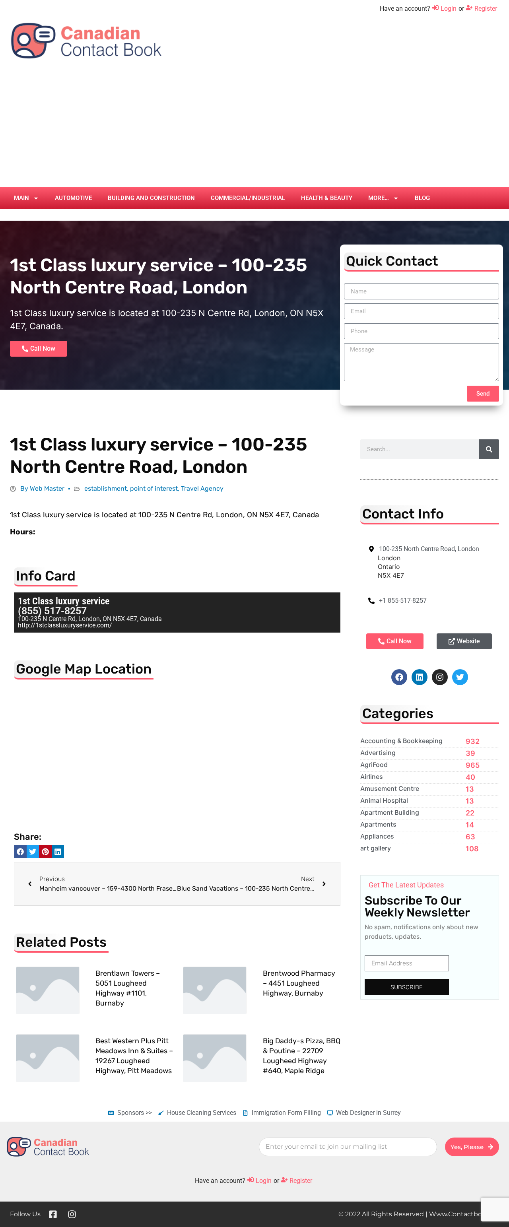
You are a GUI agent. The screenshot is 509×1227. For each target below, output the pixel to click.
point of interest (154, 488)
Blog (422, 198)
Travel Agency (202, 488)
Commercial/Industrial (248, 198)
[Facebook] (399, 677)
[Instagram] (440, 677)
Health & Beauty (326, 198)
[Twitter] (460, 677)
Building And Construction (151, 198)
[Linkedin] (419, 677)
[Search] (489, 449)
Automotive (73, 198)
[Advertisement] (254, 127)
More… (378, 198)
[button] (20, 851)
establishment (105, 488)
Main (21, 198)
